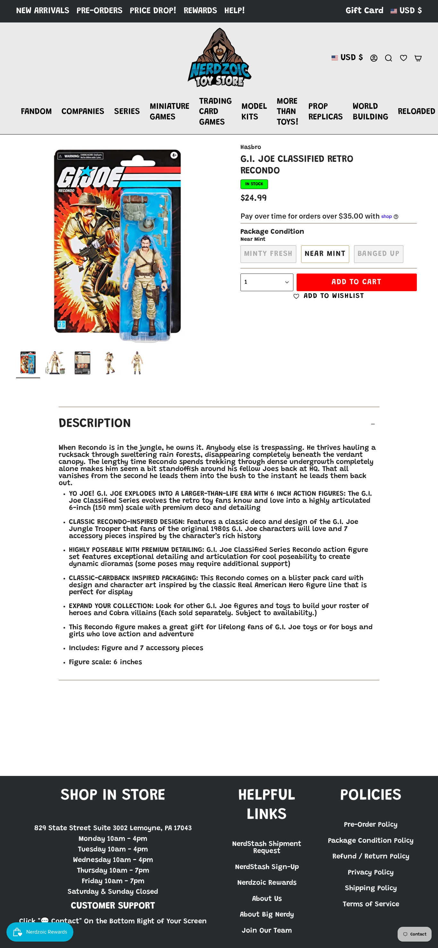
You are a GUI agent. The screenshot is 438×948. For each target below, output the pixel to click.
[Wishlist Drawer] (403, 58)
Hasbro (250, 147)
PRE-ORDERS (100, 11)
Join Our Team (267, 931)
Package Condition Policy (371, 841)
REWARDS (200, 11)
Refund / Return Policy (371, 856)
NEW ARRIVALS (43, 11)
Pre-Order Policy (371, 825)
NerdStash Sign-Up (267, 867)
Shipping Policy (371, 888)
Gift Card (364, 11)
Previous (16, 246)
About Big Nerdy (267, 914)
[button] (36, 112)
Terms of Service (371, 904)
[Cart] (418, 58)
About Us (267, 899)
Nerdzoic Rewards (267, 883)
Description (95, 424)
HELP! (234, 11)
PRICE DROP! (153, 11)
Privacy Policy (371, 872)
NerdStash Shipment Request (266, 848)
